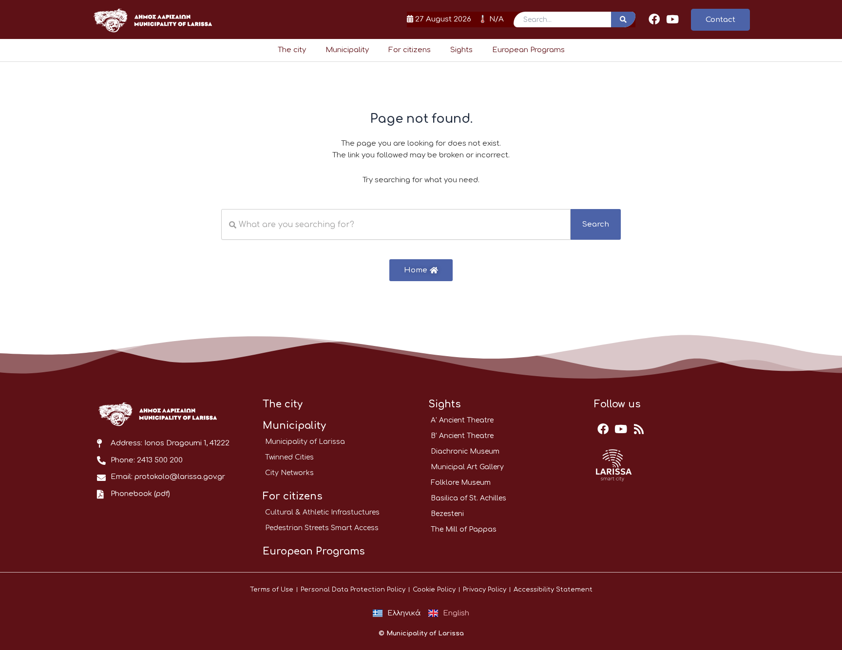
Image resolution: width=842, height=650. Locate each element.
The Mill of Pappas (464, 529)
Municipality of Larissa (305, 441)
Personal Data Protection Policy (353, 589)
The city (292, 50)
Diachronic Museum (465, 451)
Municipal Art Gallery (467, 467)
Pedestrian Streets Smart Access (322, 528)
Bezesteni (447, 513)
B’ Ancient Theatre (462, 436)
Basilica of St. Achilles (468, 498)
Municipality (347, 50)
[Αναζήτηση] (623, 19)
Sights (461, 50)
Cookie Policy (434, 589)
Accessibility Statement (553, 589)
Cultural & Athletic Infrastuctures (322, 512)
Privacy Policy (484, 589)
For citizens (409, 50)
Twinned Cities (289, 457)
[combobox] (396, 224)
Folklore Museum (461, 482)
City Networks (289, 473)
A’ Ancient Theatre (462, 420)
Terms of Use (271, 589)
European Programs (528, 50)
